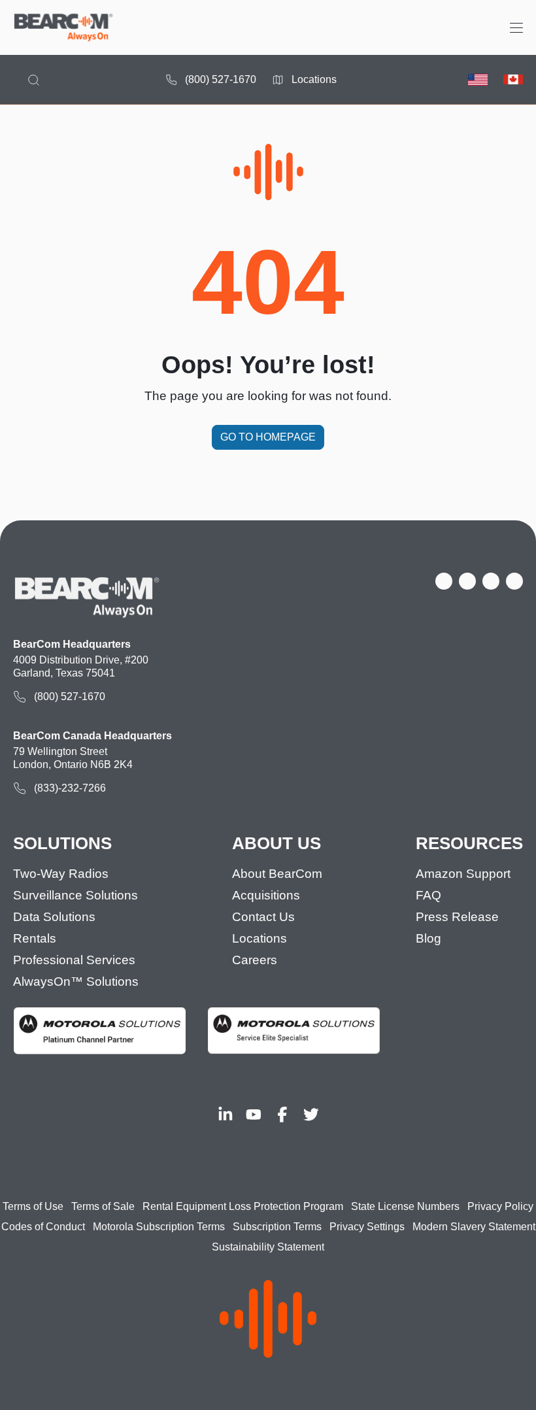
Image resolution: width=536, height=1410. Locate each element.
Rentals (34, 938)
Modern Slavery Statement (473, 1226)
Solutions (62, 843)
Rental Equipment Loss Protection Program (242, 1206)
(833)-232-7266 (70, 788)
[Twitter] (311, 1114)
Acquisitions (266, 895)
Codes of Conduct (43, 1226)
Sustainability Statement (268, 1246)
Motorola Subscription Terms (159, 1226)
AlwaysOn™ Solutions (76, 981)
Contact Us (263, 917)
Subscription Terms (277, 1226)
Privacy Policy (500, 1206)
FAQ (428, 895)
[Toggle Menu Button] (516, 28)
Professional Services (74, 960)
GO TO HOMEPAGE (268, 437)
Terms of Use (33, 1206)
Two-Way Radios (61, 874)
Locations (314, 79)
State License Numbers (405, 1206)
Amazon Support (463, 874)
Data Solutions (54, 917)
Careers (254, 960)
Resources (469, 843)
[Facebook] (282, 1114)
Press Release (457, 917)
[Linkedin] (225, 1114)
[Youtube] (253, 1114)
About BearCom (277, 874)
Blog (428, 938)
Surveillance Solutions (75, 895)
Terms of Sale (103, 1206)
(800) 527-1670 (220, 79)
